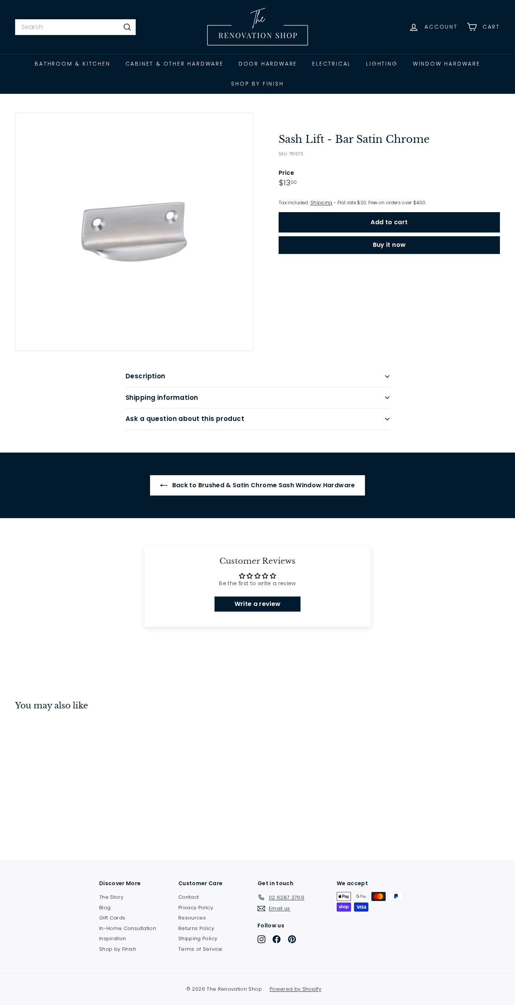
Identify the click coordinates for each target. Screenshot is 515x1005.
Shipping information (162, 397)
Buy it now (389, 244)
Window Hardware (446, 63)
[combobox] (75, 27)
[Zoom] (134, 231)
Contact (188, 897)
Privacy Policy (195, 907)
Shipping (321, 203)
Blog (104, 907)
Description (146, 376)
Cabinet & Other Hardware (175, 63)
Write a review (258, 604)
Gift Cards (112, 917)
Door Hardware (268, 63)
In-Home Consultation (127, 928)
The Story (111, 897)
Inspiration (112, 938)
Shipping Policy (197, 938)
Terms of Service (200, 949)
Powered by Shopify (295, 989)
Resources (192, 917)
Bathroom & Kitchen (72, 63)
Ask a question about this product (185, 418)
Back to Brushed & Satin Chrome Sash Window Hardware (262, 485)
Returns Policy (196, 928)
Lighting (381, 63)
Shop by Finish (257, 83)
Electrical (331, 63)
